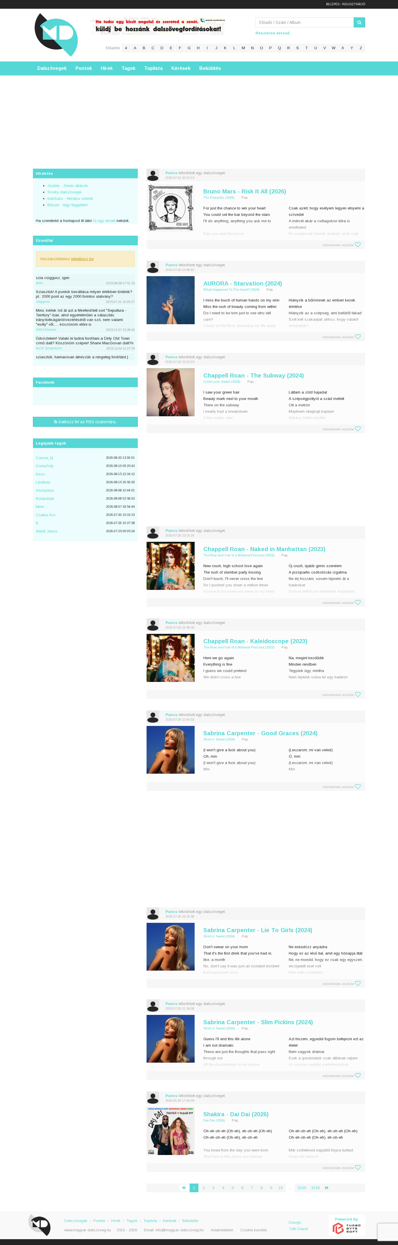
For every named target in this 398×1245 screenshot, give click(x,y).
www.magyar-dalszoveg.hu (87, 1230)
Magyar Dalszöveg (56, 35)
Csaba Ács (46, 515)
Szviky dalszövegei (64, 192)
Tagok (128, 68)
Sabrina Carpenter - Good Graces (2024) (260, 733)
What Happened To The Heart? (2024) (231, 289)
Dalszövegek (52, 68)
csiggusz (43, 301)
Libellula (43, 482)
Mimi (40, 507)
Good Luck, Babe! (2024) (221, 381)
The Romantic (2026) (219, 197)
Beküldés (210, 68)
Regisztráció (353, 4)
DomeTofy (45, 466)
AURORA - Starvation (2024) (242, 283)
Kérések (181, 68)
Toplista (153, 68)
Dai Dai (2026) (214, 1120)
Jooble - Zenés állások (67, 186)
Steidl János (46, 531)
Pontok (83, 68)
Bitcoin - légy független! (67, 205)
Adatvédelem (222, 1230)
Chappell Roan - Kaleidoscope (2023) (255, 641)
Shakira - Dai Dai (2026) (236, 1114)
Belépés (332, 4)
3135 (302, 1188)
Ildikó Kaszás (46, 329)
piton (39, 283)
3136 (315, 1188)
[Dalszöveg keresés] (359, 22)
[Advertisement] (199, 116)
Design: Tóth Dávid (298, 1225)
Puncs (171, 173)
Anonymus (45, 490)
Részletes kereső (273, 33)
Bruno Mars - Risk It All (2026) (244, 191)
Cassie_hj (44, 458)
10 (281, 1188)
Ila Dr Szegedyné (49, 348)
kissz (40, 474)
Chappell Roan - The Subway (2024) (253, 375)
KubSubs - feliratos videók (70, 198)
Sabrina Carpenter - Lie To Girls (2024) (257, 930)
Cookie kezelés (253, 1230)
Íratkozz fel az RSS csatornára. (87, 421)
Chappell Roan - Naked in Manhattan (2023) (264, 549)
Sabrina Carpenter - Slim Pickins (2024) (258, 1022)
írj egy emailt (103, 220)
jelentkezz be (82, 259)
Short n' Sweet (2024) (219, 739)
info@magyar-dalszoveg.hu (180, 1230)
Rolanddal (45, 498)
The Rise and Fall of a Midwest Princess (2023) (238, 555)
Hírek (107, 68)
